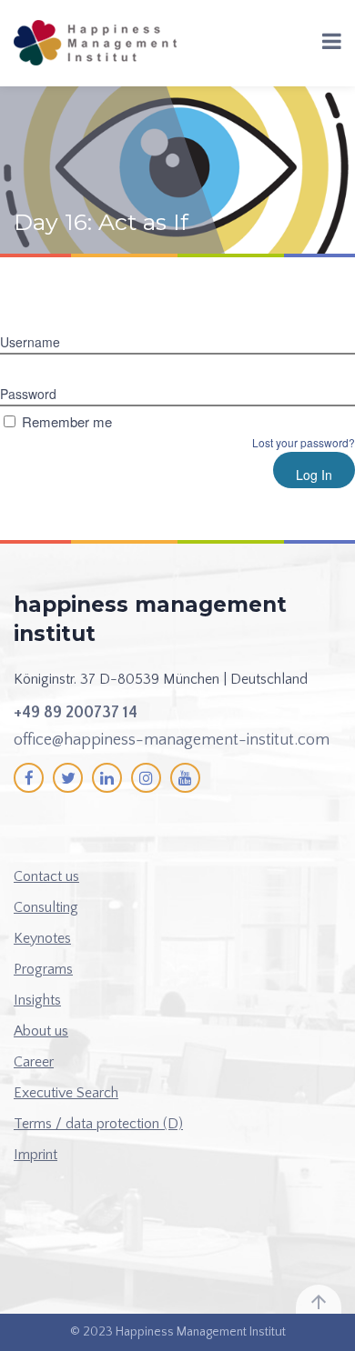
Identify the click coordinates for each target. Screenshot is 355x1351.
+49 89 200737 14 (75, 713)
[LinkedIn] (107, 778)
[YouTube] (185, 778)
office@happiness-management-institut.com (172, 740)
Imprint (35, 1154)
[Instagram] (146, 778)
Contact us (46, 876)
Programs (43, 969)
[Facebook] (29, 778)
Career (34, 1062)
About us (41, 1031)
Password (28, 394)
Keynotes (42, 938)
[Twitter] (68, 778)
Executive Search (66, 1093)
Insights (37, 1000)
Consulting (46, 907)
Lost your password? (303, 442)
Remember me (67, 421)
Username (30, 342)
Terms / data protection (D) (98, 1124)
